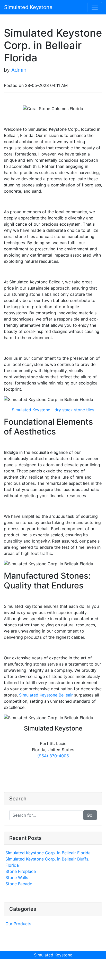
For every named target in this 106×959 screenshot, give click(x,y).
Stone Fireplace (20, 871)
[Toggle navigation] (94, 7)
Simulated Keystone (28, 7)
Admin (18, 70)
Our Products (18, 923)
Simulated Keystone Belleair (46, 695)
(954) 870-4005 (53, 755)
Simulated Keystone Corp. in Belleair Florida (48, 852)
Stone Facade (18, 883)
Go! (90, 815)
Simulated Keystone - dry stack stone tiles (53, 409)
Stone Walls (16, 877)
